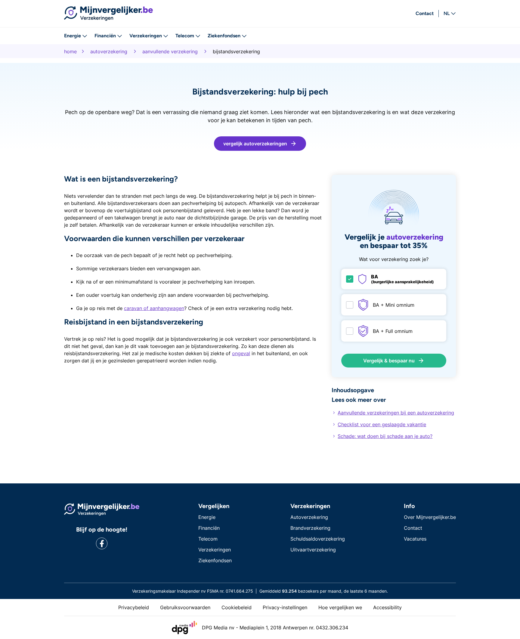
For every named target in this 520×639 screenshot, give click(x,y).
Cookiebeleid (236, 607)
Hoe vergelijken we (340, 607)
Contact (425, 13)
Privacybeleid (133, 607)
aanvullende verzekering (170, 51)
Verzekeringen (145, 36)
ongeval (241, 353)
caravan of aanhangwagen (154, 308)
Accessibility (387, 607)
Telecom (184, 36)
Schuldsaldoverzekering (317, 539)
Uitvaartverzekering (313, 550)
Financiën (105, 36)
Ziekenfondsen (224, 36)
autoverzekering (108, 51)
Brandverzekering (310, 528)
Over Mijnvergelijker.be (430, 517)
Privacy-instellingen (285, 607)
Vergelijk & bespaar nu (389, 361)
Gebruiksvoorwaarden (185, 607)
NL (447, 13)
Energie (72, 36)
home (70, 51)
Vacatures (415, 539)
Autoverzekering (309, 517)
